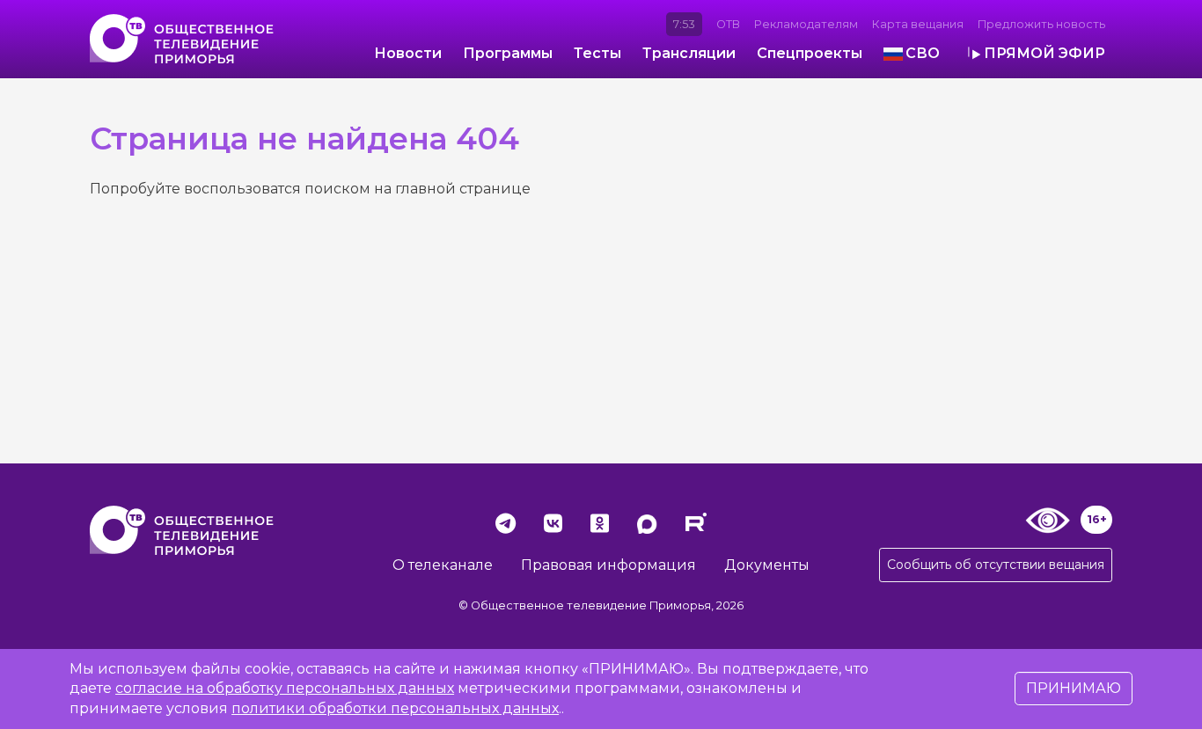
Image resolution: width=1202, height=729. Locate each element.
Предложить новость (1041, 24)
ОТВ (728, 24)
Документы (767, 565)
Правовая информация (608, 565)
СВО (922, 53)
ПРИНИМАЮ (1073, 688)
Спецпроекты (809, 53)
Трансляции (689, 53)
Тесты (597, 53)
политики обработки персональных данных (395, 708)
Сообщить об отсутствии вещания (995, 564)
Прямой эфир (1044, 53)
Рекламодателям (806, 24)
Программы (508, 53)
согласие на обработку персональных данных (284, 688)
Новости (408, 53)
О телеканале (442, 565)
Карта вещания (918, 24)
